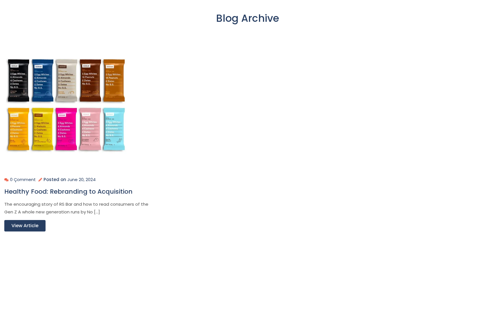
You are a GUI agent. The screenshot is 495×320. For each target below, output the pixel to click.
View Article (24, 225)
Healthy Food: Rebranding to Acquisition (68, 191)
